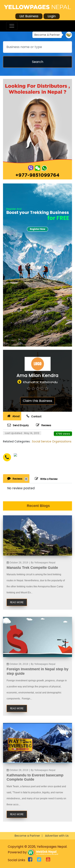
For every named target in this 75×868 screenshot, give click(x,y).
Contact (36, 416)
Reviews (46, 425)
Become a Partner (27, 836)
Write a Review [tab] (49, 479)
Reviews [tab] (20, 478)
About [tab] (16, 416)
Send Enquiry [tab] (21, 425)
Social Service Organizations (51, 441)
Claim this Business (37, 400)
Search (37, 61)
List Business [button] (28, 16)
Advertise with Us (57, 836)
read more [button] (17, 602)
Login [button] (52, 16)
